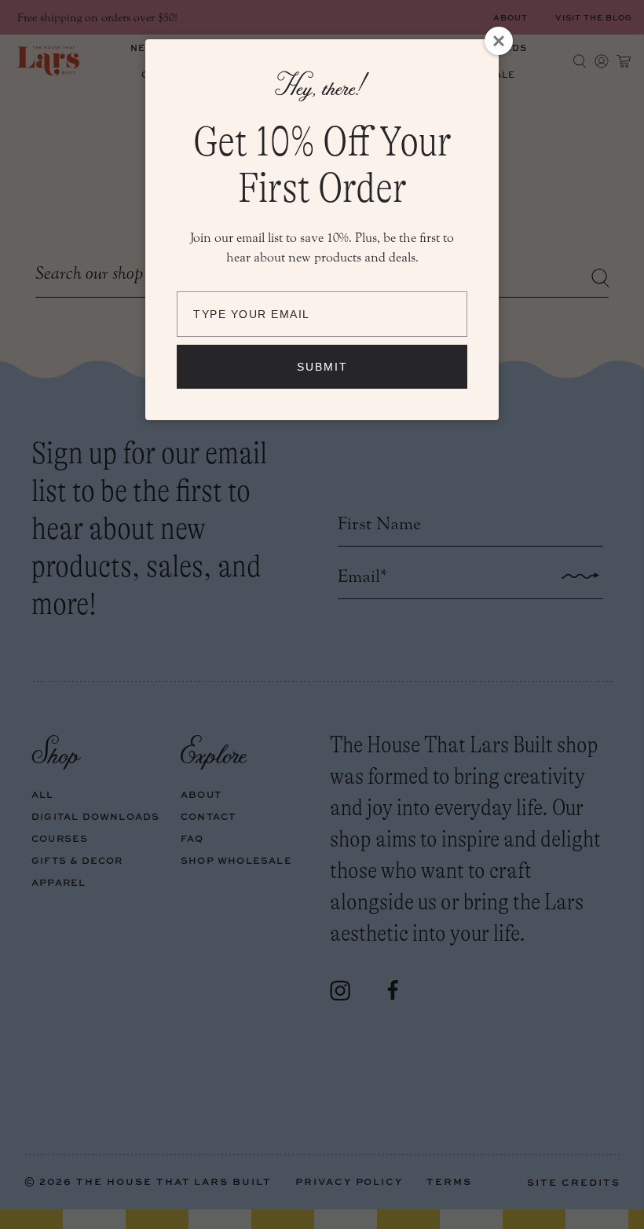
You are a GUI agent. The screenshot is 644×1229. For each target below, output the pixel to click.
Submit (322, 366)
